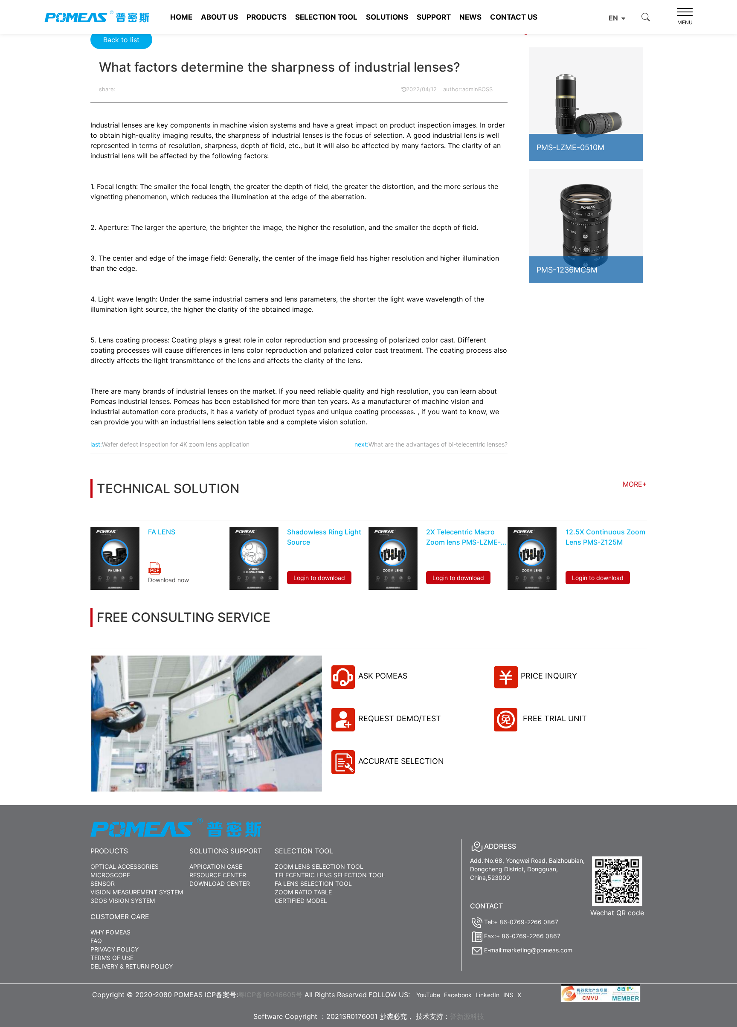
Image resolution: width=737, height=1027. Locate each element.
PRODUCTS (267, 17)
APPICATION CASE (215, 866)
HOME (181, 17)
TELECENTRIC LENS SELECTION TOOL (330, 875)
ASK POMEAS (382, 675)
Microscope (110, 875)
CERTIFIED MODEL (301, 900)
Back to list (121, 39)
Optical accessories (124, 866)
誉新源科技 (467, 1016)
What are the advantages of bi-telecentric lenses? (438, 444)
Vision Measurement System (136, 892)
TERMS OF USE (111, 957)
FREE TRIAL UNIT (554, 718)
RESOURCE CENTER (217, 875)
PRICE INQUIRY (549, 675)
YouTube (428, 994)
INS (508, 994)
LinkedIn (487, 994)
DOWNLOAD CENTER (219, 883)
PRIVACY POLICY (114, 949)
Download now (168, 579)
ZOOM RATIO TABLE (303, 892)
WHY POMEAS (110, 932)
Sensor (102, 883)
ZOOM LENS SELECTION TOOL (319, 866)
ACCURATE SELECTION (401, 761)
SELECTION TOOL (326, 17)
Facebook (458, 994)
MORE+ (635, 484)
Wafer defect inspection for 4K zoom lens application (176, 444)
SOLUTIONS (387, 17)
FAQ (96, 940)
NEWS (470, 17)
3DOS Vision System (122, 900)
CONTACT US (513, 17)
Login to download (319, 577)
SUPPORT (434, 17)
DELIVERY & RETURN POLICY (131, 966)
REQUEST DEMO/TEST (399, 718)
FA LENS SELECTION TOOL (313, 883)
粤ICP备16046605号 (270, 994)
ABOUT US (219, 17)
